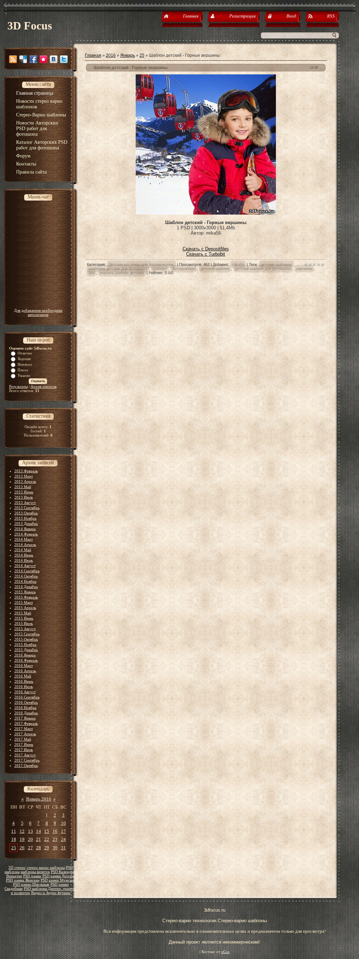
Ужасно (24, 375)
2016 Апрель (25, 671)
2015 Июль (23, 623)
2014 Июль (23, 560)
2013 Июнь (23, 492)
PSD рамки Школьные (31, 884)
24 (63, 839)
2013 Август (25, 502)
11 (13, 831)
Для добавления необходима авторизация (38, 312)
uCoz (225, 952)
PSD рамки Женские (23, 880)
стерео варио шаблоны (46, 868)
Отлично (25, 353)
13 (30, 831)
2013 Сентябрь (27, 508)
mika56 (238, 264)
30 (55, 847)
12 (22, 831)
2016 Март (23, 665)
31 (63, 847)
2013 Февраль (26, 471)
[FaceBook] (33, 59)
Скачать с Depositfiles (206, 248)
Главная (93, 55)
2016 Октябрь (26, 702)
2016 (111, 55)
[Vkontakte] (53, 59)
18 (13, 839)
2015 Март (23, 602)
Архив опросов (43, 386)
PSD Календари (64, 872)
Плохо (23, 370)
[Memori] (43, 59)
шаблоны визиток (35, 872)
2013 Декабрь (26, 523)
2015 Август (25, 629)
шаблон (160, 268)
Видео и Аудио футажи (50, 893)
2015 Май (22, 613)
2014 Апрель (25, 544)
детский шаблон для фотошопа (263, 268)
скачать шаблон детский (122, 273)
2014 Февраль (26, 534)
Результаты (18, 386)
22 (46, 839)
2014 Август (25, 565)
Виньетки (14, 876)
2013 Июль (23, 497)
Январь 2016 (38, 799)
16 (55, 831)
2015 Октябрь (26, 639)
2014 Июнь (23, 555)
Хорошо (24, 359)
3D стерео (17, 868)
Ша (91, 273)
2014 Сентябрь (27, 571)
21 (38, 839)
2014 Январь (25, 529)
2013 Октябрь (26, 513)
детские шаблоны (276, 264)
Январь (127, 55)
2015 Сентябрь (27, 634)
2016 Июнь (23, 681)
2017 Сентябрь (27, 760)
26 (22, 847)
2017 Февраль (26, 723)
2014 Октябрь (26, 576)
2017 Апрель (25, 734)
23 (55, 839)
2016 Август (25, 692)
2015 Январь (25, 592)
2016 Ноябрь (25, 707)
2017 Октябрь (26, 765)
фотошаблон (183, 268)
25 (13, 847)
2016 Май (22, 676)
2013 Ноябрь (25, 518)
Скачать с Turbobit (205, 254)
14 (38, 831)
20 (30, 839)
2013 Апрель (25, 481)
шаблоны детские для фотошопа (118, 268)
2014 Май (22, 550)
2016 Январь (25, 655)
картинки (304, 268)
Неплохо (25, 364)
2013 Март (23, 476)
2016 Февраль (26, 660)
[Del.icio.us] (23, 59)
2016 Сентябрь (27, 697)
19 (22, 839)
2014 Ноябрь (25, 581)
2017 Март (23, 729)
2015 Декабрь (26, 650)
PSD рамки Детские (58, 876)
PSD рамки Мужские (58, 880)
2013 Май (22, 487)
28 (38, 847)
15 (46, 831)
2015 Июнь (23, 618)
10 (63, 823)
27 (30, 847)
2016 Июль (23, 686)
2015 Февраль (26, 597)
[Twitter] (64, 59)
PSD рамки (32, 876)
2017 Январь (25, 718)
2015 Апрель (25, 608)
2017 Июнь (23, 744)
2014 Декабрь (26, 587)
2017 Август (25, 755)
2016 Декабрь (26, 713)
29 (46, 847)
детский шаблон (215, 268)
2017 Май (22, 739)
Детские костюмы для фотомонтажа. (141, 264)
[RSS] (13, 59)
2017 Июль (23, 750)
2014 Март (23, 539)
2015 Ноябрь (25, 644)
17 (63, 831)
